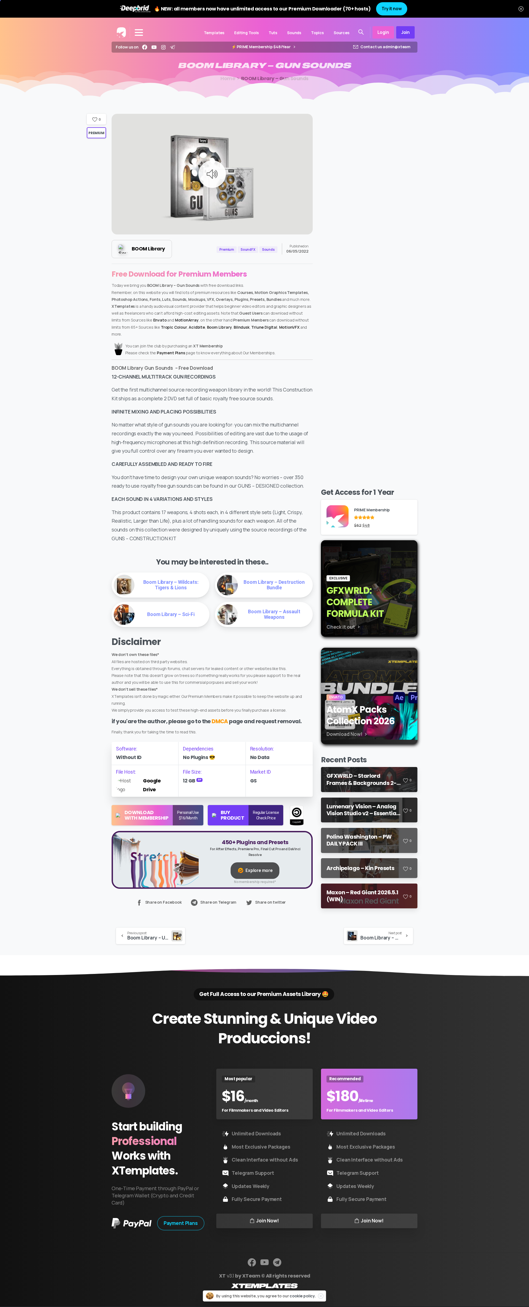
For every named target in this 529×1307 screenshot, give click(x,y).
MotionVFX (289, 327)
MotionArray (187, 320)
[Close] (521, 9)
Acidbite (197, 327)
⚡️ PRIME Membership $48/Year (261, 47)
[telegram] (172, 47)
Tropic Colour (174, 327)
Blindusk (242, 327)
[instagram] (163, 47)
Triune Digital (264, 327)
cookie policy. (303, 1295)
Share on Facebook (163, 902)
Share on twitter (270, 902)
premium (96, 133)
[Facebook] (144, 47)
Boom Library (219, 327)
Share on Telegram (218, 902)
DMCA (220, 721)
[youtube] (154, 47)
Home (227, 78)
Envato (160, 320)
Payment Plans (171, 352)
